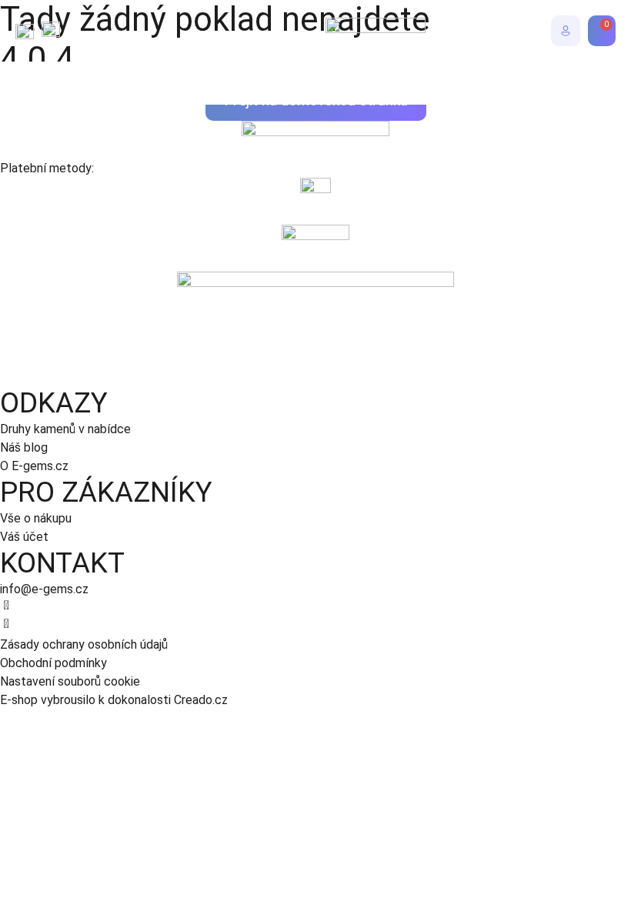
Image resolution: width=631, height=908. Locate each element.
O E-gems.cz (34, 466)
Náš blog (24, 447)
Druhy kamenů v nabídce (65, 429)
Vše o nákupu (36, 518)
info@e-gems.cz (44, 589)
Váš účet (24, 536)
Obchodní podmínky (53, 663)
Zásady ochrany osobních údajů (84, 644)
